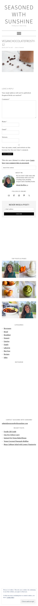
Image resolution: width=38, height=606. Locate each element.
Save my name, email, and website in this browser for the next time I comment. (16, 148)
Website (5, 137)
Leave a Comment (19, 47)
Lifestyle (7, 348)
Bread (6, 332)
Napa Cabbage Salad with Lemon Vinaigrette (20, 444)
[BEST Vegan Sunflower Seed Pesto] (27, 291)
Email (4, 129)
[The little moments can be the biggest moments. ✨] (10, 408)
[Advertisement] (20, 82)
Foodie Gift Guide (10, 431)
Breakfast (7, 335)
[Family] (27, 311)
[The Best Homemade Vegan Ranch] (27, 271)
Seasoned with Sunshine (19, 14)
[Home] (10, 271)
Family (6, 344)
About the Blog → (22, 185)
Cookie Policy (10, 597)
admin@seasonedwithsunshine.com (15, 423)
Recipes (6, 354)
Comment (6, 99)
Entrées (6, 341)
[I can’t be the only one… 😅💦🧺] (27, 390)
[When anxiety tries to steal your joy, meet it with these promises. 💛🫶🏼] (10, 390)
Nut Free (7, 351)
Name (4, 121)
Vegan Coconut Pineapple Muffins (16, 441)
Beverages (7, 328)
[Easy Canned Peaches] (10, 291)
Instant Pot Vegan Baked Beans (15, 438)
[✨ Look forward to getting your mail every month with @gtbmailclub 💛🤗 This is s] (10, 372)
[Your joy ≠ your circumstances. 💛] (27, 408)
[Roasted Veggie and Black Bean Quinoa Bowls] (10, 311)
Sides (5, 357)
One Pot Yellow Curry (12, 435)
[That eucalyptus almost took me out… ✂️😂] (27, 372)
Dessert (6, 338)
